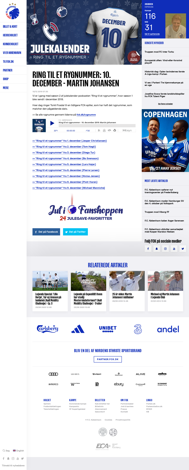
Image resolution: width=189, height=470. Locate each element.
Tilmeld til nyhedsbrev (13, 465)
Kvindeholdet (10, 44)
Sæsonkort (100, 412)
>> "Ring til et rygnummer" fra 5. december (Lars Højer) (64, 164)
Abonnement (101, 409)
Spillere (47, 404)
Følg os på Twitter (22, 458)
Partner (7, 70)
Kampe (72, 400)
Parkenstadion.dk (154, 407)
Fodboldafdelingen (52, 407)
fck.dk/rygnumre (86, 114)
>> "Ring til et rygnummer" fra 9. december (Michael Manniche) (68, 188)
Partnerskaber (127, 404)
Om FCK (124, 400)
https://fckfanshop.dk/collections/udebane (165, 110)
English (20, 451)
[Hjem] (12, 12)
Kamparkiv (74, 407)
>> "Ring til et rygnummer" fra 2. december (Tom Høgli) (64, 146)
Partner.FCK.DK (108, 359)
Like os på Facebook (3, 458)
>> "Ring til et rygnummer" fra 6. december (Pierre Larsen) (65, 170)
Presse (124, 409)
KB (147, 412)
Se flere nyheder (165, 104)
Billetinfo (99, 407)
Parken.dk (150, 404)
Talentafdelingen (51, 409)
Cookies (108, 420)
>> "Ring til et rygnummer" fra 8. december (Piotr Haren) (64, 182)
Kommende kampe (77, 404)
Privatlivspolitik (123, 420)
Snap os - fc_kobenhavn (8, 458)
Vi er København (12, 53)
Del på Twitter (77, 231)
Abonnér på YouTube (18, 458)
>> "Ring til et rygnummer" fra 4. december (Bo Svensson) (65, 158)
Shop (6, 79)
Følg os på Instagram (13, 458)
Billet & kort (10, 26)
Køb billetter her (102, 404)
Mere (6, 88)
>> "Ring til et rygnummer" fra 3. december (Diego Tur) (63, 152)
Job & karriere (127, 407)
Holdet (47, 400)
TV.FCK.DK (8, 62)
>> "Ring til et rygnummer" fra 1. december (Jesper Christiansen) (69, 140)
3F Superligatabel (77, 409)
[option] (84, 32)
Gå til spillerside (152, 34)
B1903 (149, 409)
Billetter (100, 400)
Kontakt (124, 412)
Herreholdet (10, 35)
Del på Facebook (48, 231)
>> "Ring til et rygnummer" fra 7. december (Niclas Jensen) (66, 176)
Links (149, 400)
